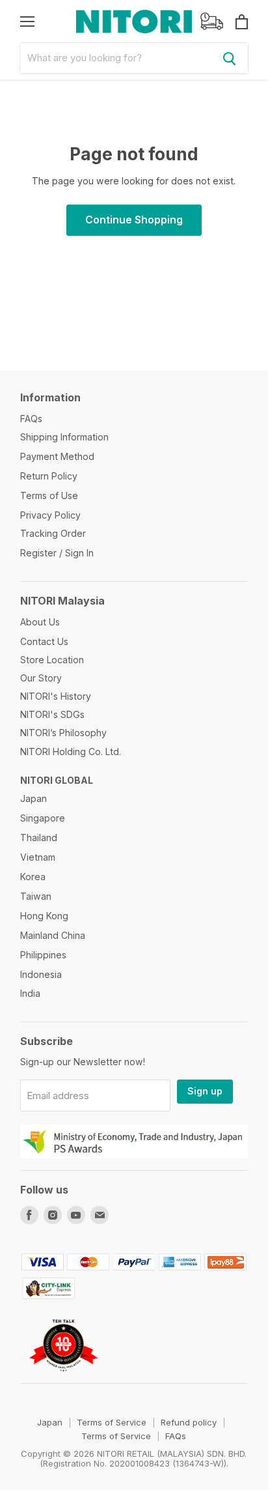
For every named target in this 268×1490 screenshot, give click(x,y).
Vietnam (37, 857)
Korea (33, 876)
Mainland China (52, 935)
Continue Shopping (134, 220)
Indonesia (41, 974)
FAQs (31, 418)
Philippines (43, 954)
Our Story (41, 677)
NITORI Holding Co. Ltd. (70, 751)
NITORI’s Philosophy (63, 732)
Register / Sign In (57, 552)
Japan (33, 798)
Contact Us (44, 641)
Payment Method (57, 456)
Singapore (42, 818)
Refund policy (189, 1422)
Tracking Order (53, 533)
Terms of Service (111, 1422)
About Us (40, 621)
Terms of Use (49, 495)
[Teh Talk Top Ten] (63, 1377)
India (30, 993)
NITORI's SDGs (52, 714)
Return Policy (48, 475)
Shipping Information (64, 436)
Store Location (52, 659)
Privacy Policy (50, 515)
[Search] (229, 58)
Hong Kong (44, 915)
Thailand (38, 837)
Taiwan (35, 896)
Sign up (204, 1090)
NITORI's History (55, 696)
